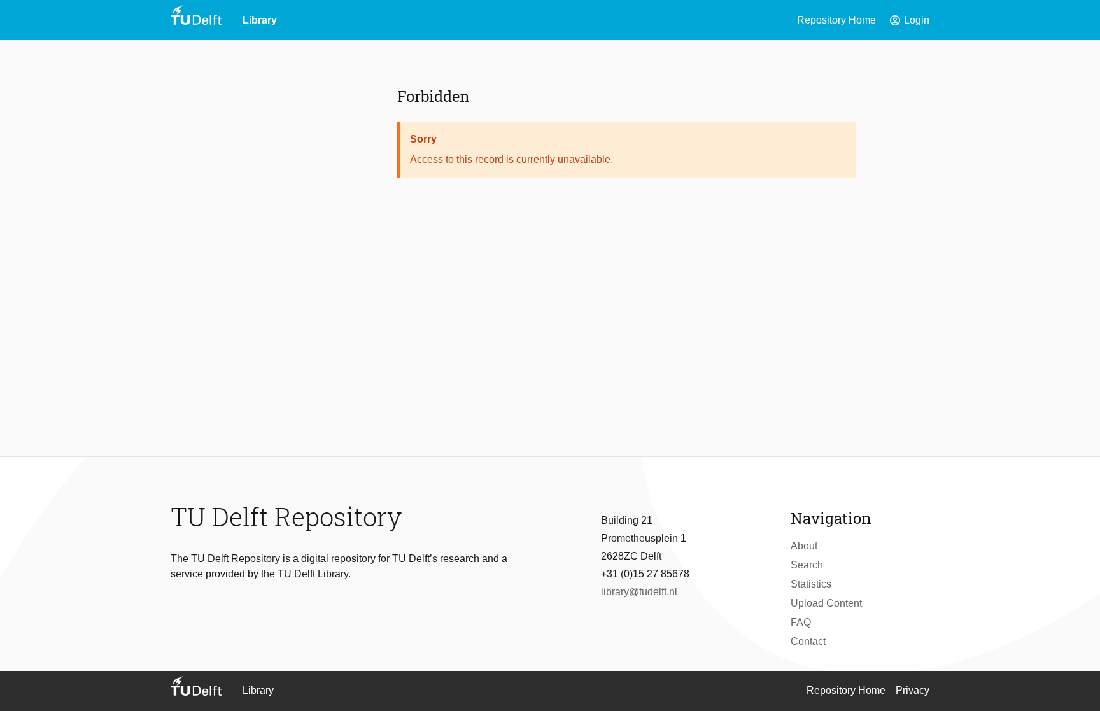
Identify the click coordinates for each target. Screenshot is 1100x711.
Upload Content (826, 603)
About (804, 545)
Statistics (811, 584)
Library (260, 20)
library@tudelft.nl (639, 591)
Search (807, 565)
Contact (808, 641)
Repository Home (836, 20)
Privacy (912, 690)
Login (909, 20)
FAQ (801, 622)
